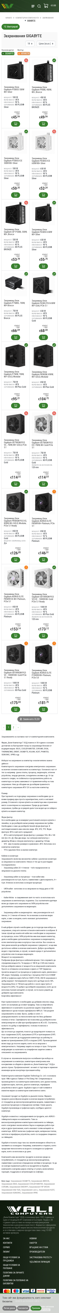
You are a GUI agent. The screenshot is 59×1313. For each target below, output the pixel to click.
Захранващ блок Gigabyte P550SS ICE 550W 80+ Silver (13, 160)
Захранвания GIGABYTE (20, 1181)
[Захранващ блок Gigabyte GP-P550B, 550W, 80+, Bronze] (15, 213)
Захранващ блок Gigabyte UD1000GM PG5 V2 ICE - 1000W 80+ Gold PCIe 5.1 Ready (43, 598)
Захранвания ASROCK (40, 1181)
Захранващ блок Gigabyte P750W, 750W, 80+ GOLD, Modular (14, 374)
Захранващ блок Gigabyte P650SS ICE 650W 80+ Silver (41, 161)
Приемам (36, 1308)
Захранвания (48, 18)
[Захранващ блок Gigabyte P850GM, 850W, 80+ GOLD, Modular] (43, 355)
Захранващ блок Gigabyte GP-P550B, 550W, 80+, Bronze (15, 232)
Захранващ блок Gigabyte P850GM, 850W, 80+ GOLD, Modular (42, 374)
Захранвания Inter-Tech (11, 1190)
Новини (33, 1238)
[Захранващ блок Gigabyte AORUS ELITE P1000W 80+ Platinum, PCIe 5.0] (43, 654)
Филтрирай (12, 26)
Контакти (7, 1243)
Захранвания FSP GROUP (39, 1187)
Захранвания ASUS (9, 1184)
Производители (37, 1252)
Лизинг (6, 1252)
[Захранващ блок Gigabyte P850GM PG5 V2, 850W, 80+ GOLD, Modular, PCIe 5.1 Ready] (15, 502)
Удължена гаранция (39, 1262)
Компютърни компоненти (27, 18)
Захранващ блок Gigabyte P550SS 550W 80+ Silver (14, 89)
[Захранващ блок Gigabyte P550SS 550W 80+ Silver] (15, 70)
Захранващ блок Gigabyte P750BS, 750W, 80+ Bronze (14, 303)
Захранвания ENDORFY (18, 1187)
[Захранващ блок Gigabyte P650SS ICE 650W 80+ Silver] (43, 142)
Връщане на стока (38, 1247)
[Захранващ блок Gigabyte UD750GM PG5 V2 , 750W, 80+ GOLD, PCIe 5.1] (15, 423)
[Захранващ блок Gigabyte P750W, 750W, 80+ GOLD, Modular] (15, 355)
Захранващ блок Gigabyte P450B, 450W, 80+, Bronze (42, 89)
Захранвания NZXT (46, 1190)
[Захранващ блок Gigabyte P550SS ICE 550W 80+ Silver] (15, 142)
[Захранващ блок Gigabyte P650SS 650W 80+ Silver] (43, 213)
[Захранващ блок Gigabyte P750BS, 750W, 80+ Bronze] (15, 284)
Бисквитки (23, 1308)
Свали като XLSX (31, 719)
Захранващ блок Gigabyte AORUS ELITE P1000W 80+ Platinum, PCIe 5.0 (41, 674)
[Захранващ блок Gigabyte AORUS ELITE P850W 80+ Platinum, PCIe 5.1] (43, 502)
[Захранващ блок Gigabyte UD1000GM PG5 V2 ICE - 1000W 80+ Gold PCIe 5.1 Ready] (43, 578)
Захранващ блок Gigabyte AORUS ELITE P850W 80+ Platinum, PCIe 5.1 (43, 522)
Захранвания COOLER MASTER (30, 1184)
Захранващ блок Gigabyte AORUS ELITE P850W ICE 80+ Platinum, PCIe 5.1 (15, 598)
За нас (6, 1238)
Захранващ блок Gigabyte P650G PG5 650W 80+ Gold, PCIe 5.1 (43, 303)
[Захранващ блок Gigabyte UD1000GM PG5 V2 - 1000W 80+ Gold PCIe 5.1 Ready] (15, 654)
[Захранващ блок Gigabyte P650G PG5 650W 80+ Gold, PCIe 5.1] (43, 284)
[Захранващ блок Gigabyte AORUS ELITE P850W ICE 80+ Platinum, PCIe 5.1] (15, 578)
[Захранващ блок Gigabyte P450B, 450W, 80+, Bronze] (43, 71)
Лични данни (9, 1308)
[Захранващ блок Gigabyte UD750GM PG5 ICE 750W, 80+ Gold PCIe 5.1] (43, 424)
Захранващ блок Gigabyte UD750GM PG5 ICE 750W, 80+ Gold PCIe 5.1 (42, 444)
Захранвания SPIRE (30, 1193)
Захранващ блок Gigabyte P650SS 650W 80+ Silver (42, 232)
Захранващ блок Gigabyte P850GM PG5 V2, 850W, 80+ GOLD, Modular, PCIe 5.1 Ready (15, 522)
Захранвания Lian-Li (29, 1190)
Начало (8, 18)
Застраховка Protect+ (40, 1257)
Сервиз (6, 1247)
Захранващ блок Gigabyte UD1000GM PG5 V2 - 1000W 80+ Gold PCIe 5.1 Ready (15, 674)
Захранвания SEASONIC (11, 1193)
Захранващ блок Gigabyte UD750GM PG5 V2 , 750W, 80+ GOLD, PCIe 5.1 (15, 444)
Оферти (33, 1243)
